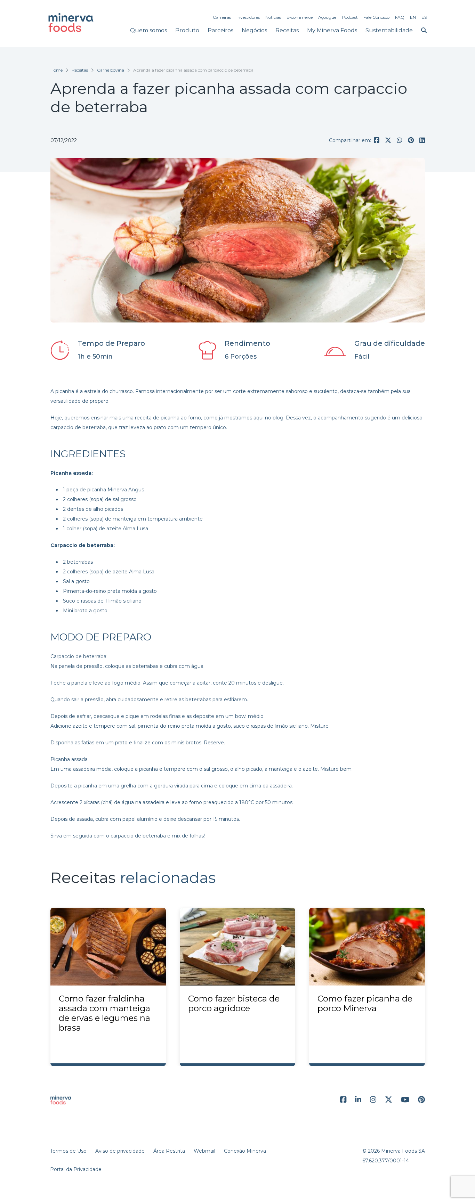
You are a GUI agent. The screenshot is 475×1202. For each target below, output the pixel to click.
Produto (187, 30)
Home (56, 70)
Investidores (248, 17)
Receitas (287, 30)
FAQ (399, 17)
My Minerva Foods (332, 30)
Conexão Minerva (245, 1151)
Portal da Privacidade (76, 1169)
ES (424, 17)
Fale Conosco (376, 17)
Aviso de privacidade (120, 1151)
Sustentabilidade (389, 30)
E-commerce (300, 17)
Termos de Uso (68, 1151)
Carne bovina (110, 70)
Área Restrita (169, 1151)
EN (413, 17)
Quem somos (148, 30)
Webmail (204, 1151)
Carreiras (222, 17)
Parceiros (220, 30)
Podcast (350, 17)
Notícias (273, 17)
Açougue (327, 17)
